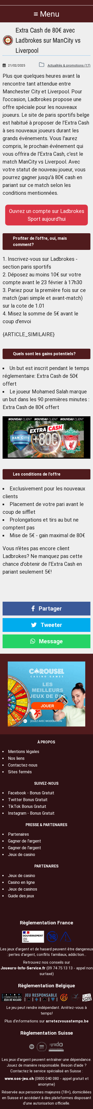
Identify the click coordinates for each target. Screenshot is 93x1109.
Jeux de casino (21, 854)
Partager (49, 608)
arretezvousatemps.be (67, 1021)
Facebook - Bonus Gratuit (31, 792)
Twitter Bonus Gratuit (28, 799)
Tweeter (50, 625)
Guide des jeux (21, 895)
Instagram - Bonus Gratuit (31, 813)
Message (50, 641)
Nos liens (16, 758)
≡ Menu (46, 13)
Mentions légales (23, 751)
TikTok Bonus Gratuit (27, 806)
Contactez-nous (22, 765)
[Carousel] (46, 693)
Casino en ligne (21, 882)
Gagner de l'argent (24, 841)
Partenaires (18, 834)
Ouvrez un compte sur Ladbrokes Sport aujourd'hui (46, 215)
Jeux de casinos (22, 889)
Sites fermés (20, 771)
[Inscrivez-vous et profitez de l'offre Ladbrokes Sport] (46, 437)
